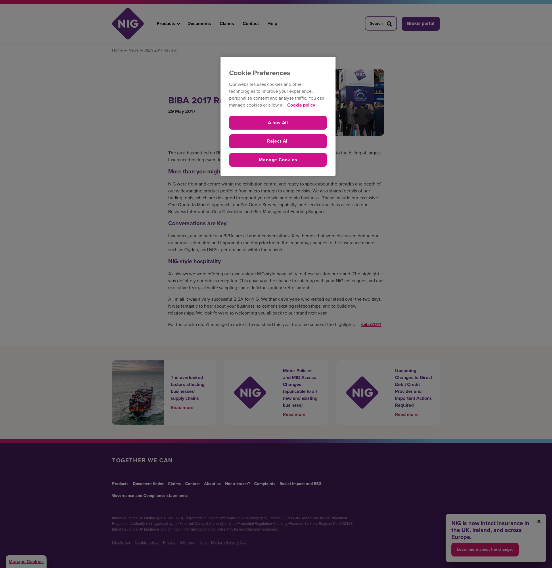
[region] (278, 116)
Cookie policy (301, 105)
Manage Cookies (278, 159)
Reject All (278, 141)
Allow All (278, 122)
